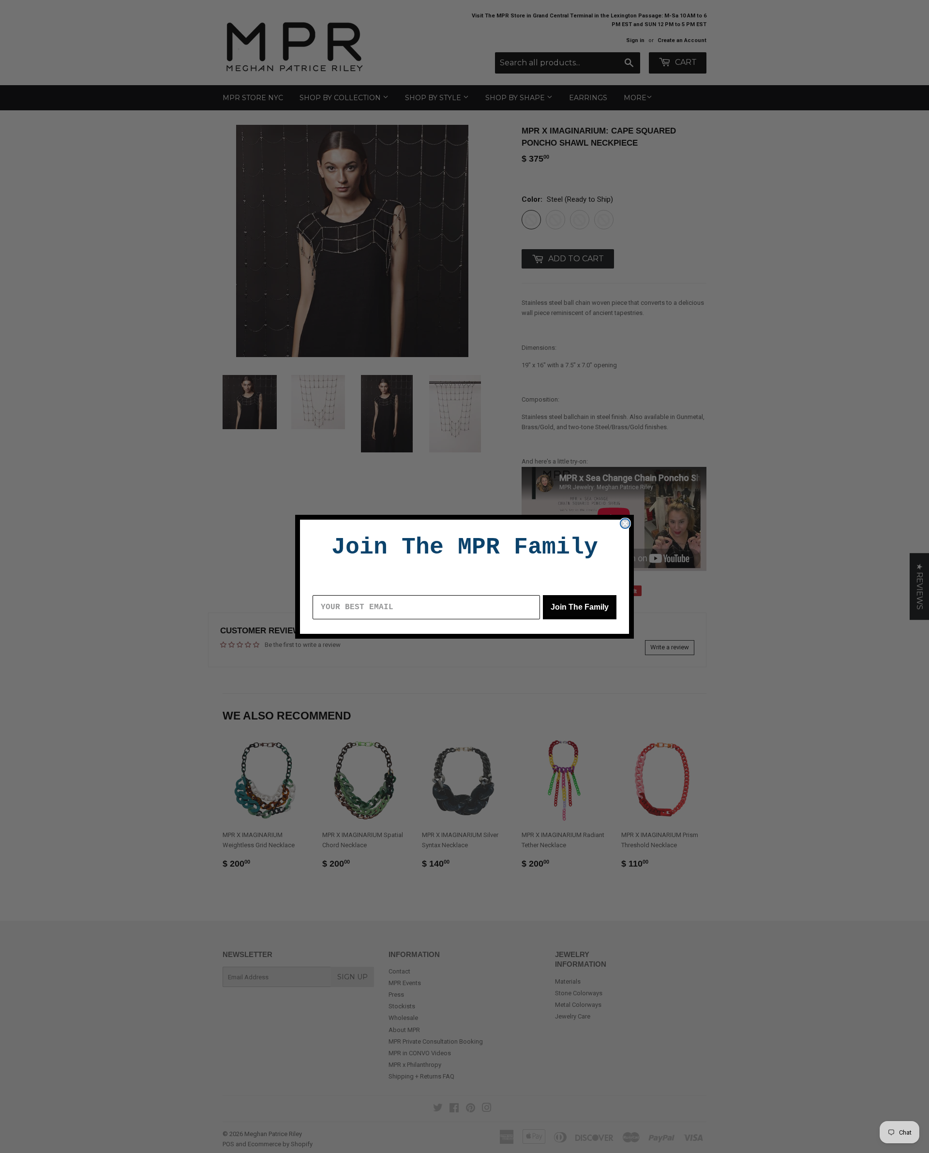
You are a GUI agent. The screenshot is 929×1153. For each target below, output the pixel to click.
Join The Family (580, 607)
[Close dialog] (625, 523)
